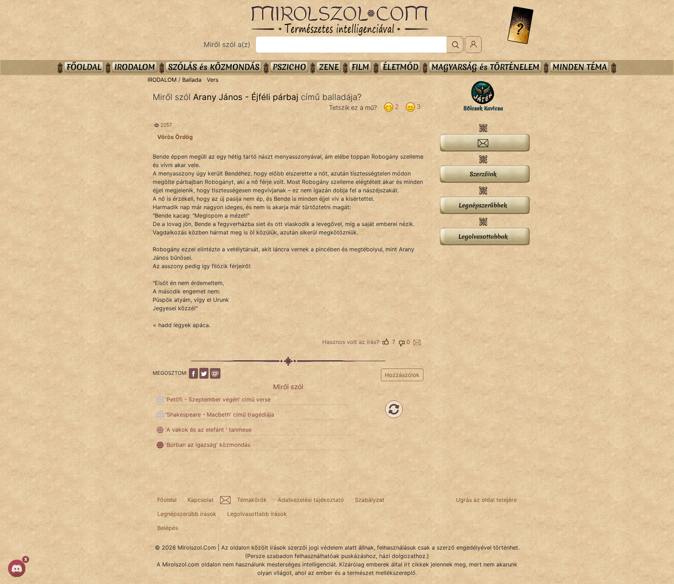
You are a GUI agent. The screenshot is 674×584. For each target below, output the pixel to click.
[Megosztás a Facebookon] (193, 373)
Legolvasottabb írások (257, 513)
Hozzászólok (402, 374)
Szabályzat (369, 499)
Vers (212, 79)
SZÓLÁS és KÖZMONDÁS (213, 67)
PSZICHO (289, 67)
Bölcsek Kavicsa (483, 108)
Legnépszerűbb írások (186, 513)
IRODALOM (134, 67)
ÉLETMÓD (400, 67)
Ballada (191, 79)
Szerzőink (483, 174)
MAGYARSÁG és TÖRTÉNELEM (485, 67)
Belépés (167, 527)
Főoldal (84, 67)
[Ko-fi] (215, 373)
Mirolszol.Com (339, 20)
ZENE (329, 67)
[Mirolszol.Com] (339, 20)
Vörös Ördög (175, 136)
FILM (360, 67)
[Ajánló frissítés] (394, 409)
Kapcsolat (200, 499)
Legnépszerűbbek (483, 205)
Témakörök (252, 499)
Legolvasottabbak (483, 236)
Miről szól (288, 387)
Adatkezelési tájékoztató (311, 499)
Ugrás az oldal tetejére (486, 499)
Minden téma (580, 67)
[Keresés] (455, 44)
